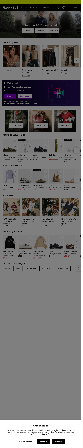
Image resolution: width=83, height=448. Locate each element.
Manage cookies (25, 442)
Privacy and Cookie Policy (42, 434)
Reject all (43, 442)
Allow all (58, 442)
